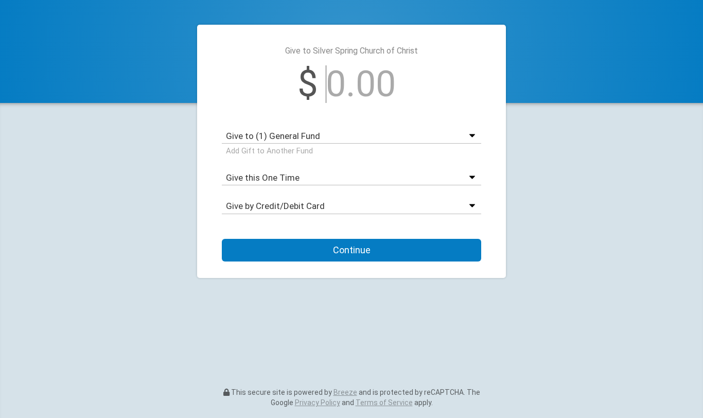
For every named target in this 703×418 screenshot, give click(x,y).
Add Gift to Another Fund (269, 150)
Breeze (345, 392)
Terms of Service (384, 402)
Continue (352, 250)
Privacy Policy (317, 402)
